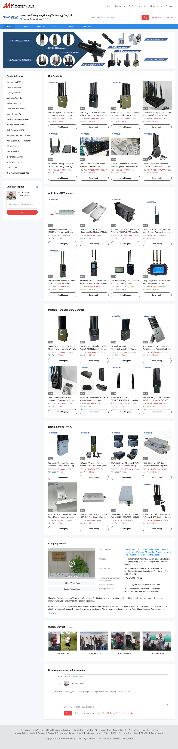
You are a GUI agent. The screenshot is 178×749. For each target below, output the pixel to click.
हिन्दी (120, 733)
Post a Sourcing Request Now (120, 713)
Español (32, 733)
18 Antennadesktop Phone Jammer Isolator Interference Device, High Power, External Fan (157, 115)
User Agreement (103, 739)
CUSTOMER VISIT (63, 653)
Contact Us (86, 26)
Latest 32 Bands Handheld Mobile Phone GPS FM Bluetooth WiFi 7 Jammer (93, 349)
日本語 (113, 733)
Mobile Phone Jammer (16, 162)
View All (51, 613)
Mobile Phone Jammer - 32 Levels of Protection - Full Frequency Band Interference (125, 115)
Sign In (109, 6)
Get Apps (156, 6)
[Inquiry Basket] (145, 6)
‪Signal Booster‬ (154, 555)
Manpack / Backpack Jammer (19, 135)
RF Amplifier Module (15, 157)
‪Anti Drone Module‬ (131, 549)
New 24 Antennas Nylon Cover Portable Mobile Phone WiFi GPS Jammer (155, 349)
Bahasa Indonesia (157, 733)
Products (25, 26)
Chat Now (24, 195)
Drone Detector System (16, 114)
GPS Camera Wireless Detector (19, 173)
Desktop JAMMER (14, 82)
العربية (99, 733)
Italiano (72, 733)
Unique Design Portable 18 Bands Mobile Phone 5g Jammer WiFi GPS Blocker (62, 349)
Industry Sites (106, 730)
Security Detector (13, 92)
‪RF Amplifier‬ (150, 552)
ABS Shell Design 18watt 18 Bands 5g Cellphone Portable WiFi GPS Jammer (156, 400)
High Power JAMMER (15, 130)
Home (9, 26)
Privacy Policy (128, 739)
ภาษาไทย (127, 733)
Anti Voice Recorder (14, 98)
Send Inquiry (62, 127)
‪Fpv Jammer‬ (161, 552)
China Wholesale (78, 730)
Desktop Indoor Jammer (16, 124)
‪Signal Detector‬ (138, 552)
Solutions (56, 26)
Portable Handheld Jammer (18, 119)
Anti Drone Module (14, 103)
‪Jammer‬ (143, 549)
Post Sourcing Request (164, 17)
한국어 (106, 733)
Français (51, 733)
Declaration (116, 739)
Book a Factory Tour (72, 589)
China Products (38, 730)
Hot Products (25, 730)
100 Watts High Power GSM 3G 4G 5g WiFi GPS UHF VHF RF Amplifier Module (125, 232)
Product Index (134, 730)
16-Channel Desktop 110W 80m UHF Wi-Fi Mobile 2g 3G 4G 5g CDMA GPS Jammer (60, 166)
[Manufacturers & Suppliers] (19, 5)
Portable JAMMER (14, 87)
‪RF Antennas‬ (142, 555)
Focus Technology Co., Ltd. (72, 739)
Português (41, 733)
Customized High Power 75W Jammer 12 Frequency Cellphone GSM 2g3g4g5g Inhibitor (61, 400)
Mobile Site (145, 730)
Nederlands (90, 733)
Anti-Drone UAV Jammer (16, 108)
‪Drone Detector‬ (154, 549)
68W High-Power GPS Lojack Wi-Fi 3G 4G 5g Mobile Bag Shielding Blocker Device (125, 466)
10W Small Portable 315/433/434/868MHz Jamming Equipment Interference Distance (124, 400)
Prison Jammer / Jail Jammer (18, 141)
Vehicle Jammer (13, 151)
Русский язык (62, 733)
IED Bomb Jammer (14, 146)
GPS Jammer (12, 167)
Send (68, 713)
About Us (41, 26)
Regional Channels (119, 730)
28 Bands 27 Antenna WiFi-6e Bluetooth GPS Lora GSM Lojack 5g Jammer (94, 466)
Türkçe (136, 733)
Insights (155, 730)
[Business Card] (37, 186)
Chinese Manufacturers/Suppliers (58, 730)
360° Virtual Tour (73, 583)
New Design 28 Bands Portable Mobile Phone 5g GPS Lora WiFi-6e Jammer (93, 115)
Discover (71, 26)
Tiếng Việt (144, 733)
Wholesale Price (92, 730)
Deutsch (80, 733)
